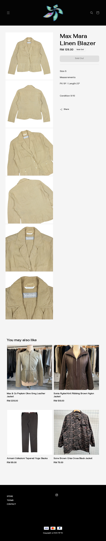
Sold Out (79, 58)
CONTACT (11, 504)
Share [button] (66, 109)
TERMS (10, 501)
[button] (8, 13)
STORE (10, 497)
